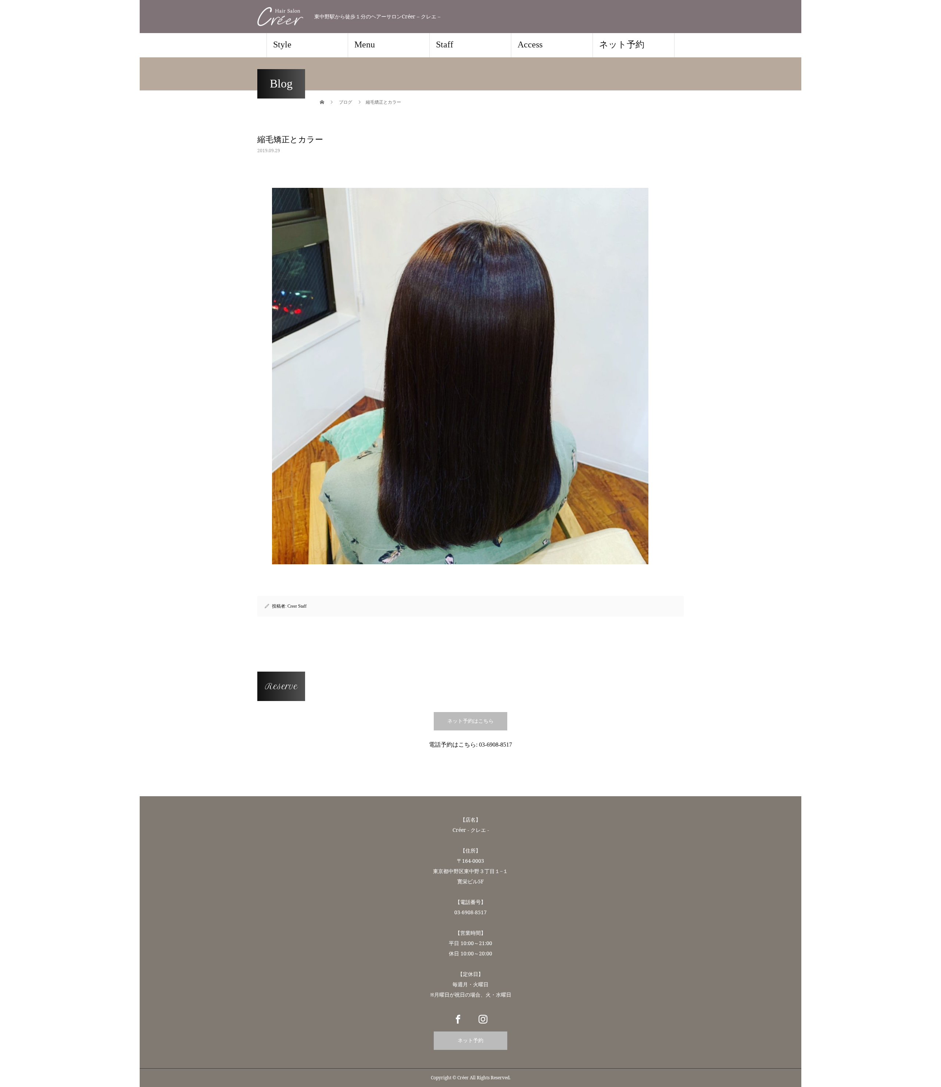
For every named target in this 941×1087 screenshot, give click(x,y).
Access (530, 44)
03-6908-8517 (495, 744)
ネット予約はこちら (470, 721)
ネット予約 (621, 44)
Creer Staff (297, 606)
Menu (364, 44)
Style (282, 44)
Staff (444, 44)
